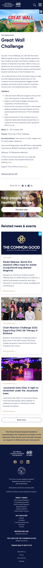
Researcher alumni (22, 534)
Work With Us (21, 552)
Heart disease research (21, 500)
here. (26, 167)
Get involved (21, 516)
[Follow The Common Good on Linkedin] (28, 461)
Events (21, 527)
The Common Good (7, 35)
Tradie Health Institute (21, 511)
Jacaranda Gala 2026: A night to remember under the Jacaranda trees (20, 390)
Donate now (21, 209)
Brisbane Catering (21, 541)
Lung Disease (7, 257)
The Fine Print (21, 558)
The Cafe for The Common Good (21, 538)
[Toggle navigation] (40, 4)
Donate (21, 518)
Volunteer (21, 524)
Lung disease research (21, 502)
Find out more (8, 291)
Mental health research (21, 504)
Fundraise (21, 520)
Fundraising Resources (21, 522)
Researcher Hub (21, 531)
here (10, 162)
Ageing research (21, 506)
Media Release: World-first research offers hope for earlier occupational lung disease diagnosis (20, 266)
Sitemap (21, 561)
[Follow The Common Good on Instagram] (21, 461)
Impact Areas (21, 498)
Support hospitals (21, 509)
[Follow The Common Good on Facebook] (15, 461)
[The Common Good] (11, 5)
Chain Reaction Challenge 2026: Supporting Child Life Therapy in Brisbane (20, 330)
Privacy (21, 555)
